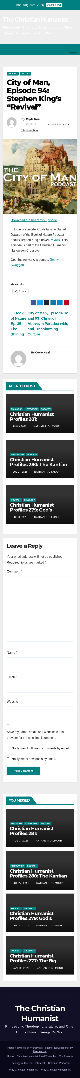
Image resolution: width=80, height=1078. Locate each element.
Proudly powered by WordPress (25, 1047)
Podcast (12, 74)
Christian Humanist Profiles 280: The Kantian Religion (38, 464)
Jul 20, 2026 (21, 925)
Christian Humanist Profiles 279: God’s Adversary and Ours (32, 510)
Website (12, 701)
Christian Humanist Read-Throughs (36, 1056)
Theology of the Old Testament (27, 1063)
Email (12, 677)
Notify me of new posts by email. (34, 759)
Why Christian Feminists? (23, 1069)
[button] (64, 49)
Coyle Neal (33, 119)
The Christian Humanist (35, 19)
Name (12, 652)
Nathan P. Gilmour (46, 426)
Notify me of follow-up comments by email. (41, 748)
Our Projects (66, 1056)
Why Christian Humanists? (56, 1069)
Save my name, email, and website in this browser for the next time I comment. (35, 734)
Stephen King (29, 130)
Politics (25, 74)
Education (16, 409)
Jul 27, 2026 (21, 883)
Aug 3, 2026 (21, 840)
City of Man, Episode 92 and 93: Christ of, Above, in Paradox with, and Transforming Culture (48, 323)
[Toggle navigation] (73, 49)
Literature (32, 409)
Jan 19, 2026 (21, 968)
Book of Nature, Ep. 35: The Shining (19, 323)
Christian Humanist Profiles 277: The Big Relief (33, 960)
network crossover (58, 124)
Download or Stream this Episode (34, 220)
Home (10, 1056)
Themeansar (40, 1051)
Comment (14, 571)
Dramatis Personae (59, 1063)
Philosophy (17, 454)
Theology (29, 500)
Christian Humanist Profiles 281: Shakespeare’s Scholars (36, 419)
